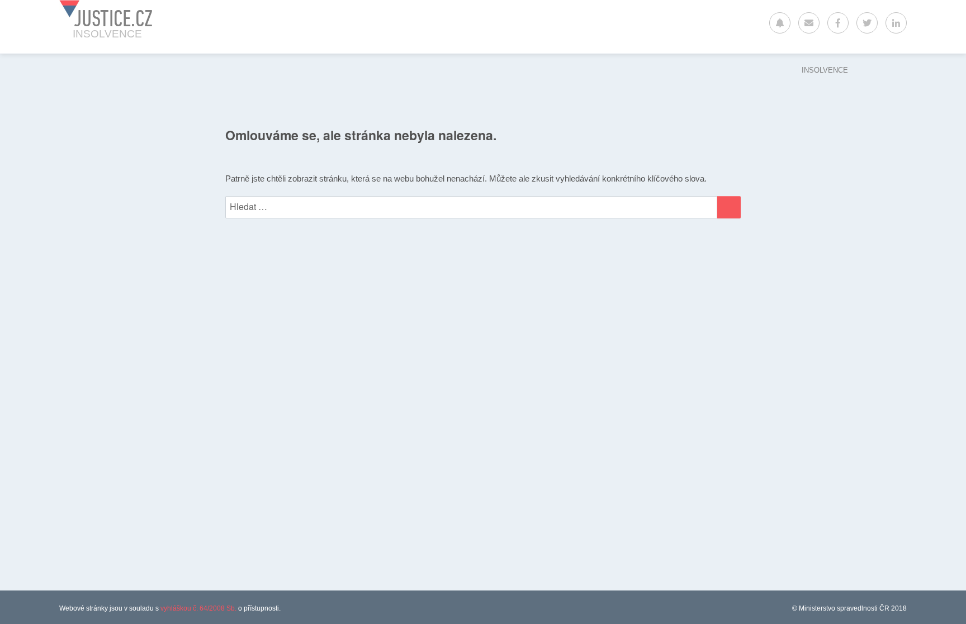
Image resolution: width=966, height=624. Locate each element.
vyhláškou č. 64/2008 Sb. (198, 608)
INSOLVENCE (825, 70)
